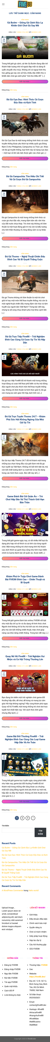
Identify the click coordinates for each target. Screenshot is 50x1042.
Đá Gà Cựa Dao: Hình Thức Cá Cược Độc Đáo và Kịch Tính (25, 101)
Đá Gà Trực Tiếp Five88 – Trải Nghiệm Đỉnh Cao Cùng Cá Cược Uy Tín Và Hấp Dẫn (25, 339)
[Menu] (3, 4)
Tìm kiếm (5, 826)
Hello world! (34, 890)
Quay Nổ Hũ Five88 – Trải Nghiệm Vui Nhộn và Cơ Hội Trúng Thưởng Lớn (25, 658)
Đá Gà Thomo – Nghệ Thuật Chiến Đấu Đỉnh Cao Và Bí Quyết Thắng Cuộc (25, 258)
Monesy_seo (36, 32)
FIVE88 (44, 965)
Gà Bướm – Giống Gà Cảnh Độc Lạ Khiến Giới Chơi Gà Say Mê (25, 24)
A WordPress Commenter (12, 890)
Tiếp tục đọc (25, 81)
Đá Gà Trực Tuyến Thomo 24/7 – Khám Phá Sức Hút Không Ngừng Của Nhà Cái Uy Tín (25, 419)
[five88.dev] (25, 4)
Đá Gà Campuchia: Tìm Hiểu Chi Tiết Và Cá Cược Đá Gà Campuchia (25, 178)
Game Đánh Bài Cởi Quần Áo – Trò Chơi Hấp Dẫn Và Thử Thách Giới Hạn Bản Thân (25, 499)
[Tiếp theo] (33, 818)
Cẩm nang (25, 19)
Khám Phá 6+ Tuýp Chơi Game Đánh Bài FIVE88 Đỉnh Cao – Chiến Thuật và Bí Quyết (25, 579)
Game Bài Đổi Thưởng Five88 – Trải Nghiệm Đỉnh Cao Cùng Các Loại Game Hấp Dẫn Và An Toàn (25, 739)
